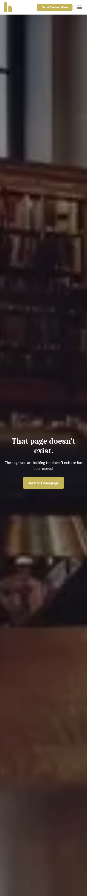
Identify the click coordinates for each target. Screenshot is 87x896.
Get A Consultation (55, 7)
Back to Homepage (43, 483)
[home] (8, 7)
